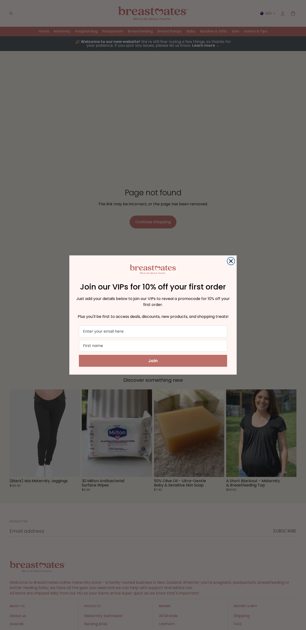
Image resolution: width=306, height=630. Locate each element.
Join (153, 361)
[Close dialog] (231, 261)
